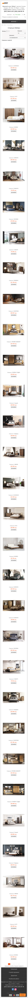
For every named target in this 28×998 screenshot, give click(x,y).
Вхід (14, 14)
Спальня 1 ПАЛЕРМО (14, 311)
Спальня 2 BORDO (13, 556)
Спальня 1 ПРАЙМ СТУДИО (13, 372)
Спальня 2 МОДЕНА (13, 709)
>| (18, 964)
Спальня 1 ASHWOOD (14, 65)
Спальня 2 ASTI (13, 525)
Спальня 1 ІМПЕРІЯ (13, 157)
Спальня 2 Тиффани (13, 863)
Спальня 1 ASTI (13, 96)
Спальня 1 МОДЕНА (13, 280)
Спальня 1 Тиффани (13, 433)
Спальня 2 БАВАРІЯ (13, 617)
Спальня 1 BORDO (13, 127)
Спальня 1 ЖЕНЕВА (13, 219)
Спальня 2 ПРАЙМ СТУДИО (13, 801)
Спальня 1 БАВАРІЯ (13, 188)
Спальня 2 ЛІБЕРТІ (13, 679)
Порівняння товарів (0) (7, 40)
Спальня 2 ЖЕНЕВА (13, 648)
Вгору (22, 995)
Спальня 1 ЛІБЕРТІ (13, 249)
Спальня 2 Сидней (13, 832)
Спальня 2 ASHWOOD (14, 495)
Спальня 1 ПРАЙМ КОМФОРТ (13, 341)
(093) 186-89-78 (19, 11)
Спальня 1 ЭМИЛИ (13, 464)
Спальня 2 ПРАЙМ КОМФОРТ (13, 771)
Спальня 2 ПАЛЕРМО (14, 740)
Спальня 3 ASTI (13, 924)
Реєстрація (17, 14)
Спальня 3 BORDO (13, 955)
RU (22, 14)
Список (7, 31)
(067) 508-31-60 (9, 11)
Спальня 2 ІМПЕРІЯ (13, 587)
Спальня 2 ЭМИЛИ (13, 893)
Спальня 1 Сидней (13, 403)
